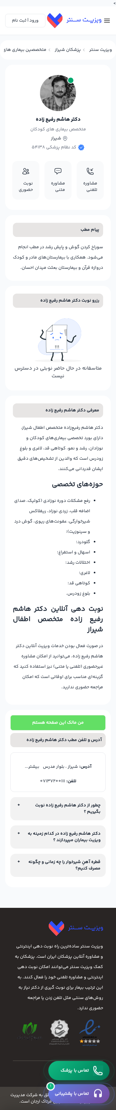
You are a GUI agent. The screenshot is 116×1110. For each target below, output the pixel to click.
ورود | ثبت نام (25, 20)
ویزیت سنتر (100, 50)
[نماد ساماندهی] (59, 1032)
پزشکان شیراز (68, 50)
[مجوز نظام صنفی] (29, 1031)
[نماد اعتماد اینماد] (89, 1033)
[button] (79, 1070)
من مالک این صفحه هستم (58, 722)
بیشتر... (32, 767)
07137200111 (52, 781)
